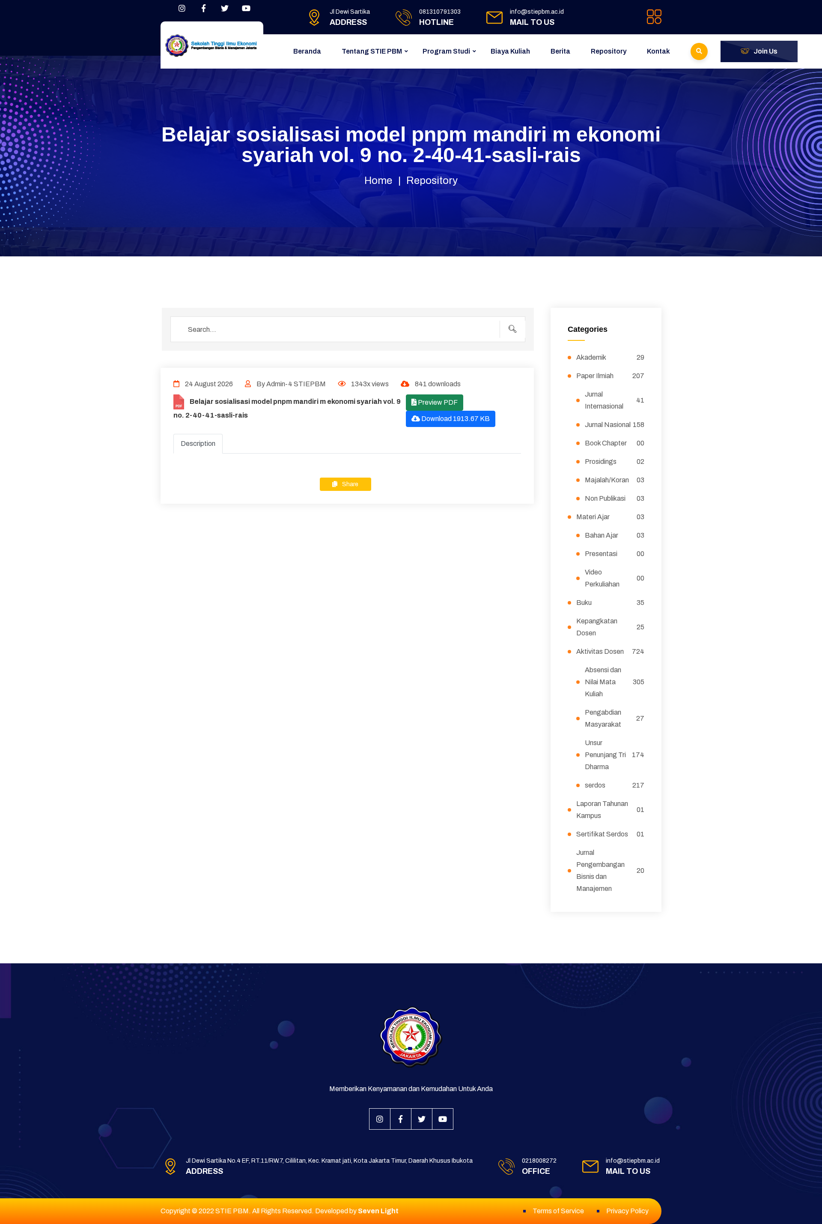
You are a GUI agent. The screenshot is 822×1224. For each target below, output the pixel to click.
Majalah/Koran (615, 480)
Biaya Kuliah (510, 51)
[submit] (512, 329)
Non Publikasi (615, 498)
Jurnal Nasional (615, 424)
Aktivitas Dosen (610, 651)
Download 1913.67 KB (455, 418)
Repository (608, 51)
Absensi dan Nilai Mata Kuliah (615, 682)
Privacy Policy (627, 1211)
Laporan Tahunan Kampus (610, 809)
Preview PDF (437, 402)
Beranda (307, 51)
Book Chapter (615, 443)
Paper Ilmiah (610, 375)
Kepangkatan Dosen (610, 627)
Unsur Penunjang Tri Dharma (615, 754)
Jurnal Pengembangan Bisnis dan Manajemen (610, 870)
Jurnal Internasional (615, 400)
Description (198, 443)
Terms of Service (558, 1211)
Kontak (658, 51)
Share (349, 484)
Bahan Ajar (615, 535)
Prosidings (615, 461)
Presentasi (615, 553)
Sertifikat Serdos (610, 834)
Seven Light (378, 1211)
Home (378, 180)
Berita (560, 51)
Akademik (610, 357)
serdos (615, 785)
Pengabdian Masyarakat (615, 718)
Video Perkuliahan (615, 578)
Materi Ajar (610, 516)
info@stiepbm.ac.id (537, 12)
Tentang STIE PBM (372, 51)
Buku (610, 602)
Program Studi (446, 51)
